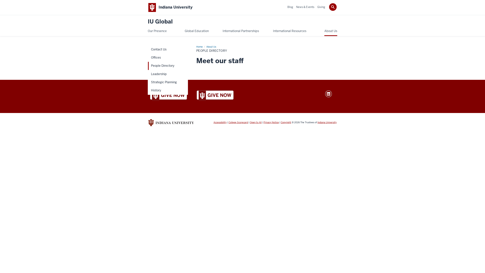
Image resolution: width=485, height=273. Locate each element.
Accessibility (220, 122)
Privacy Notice (271, 122)
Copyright (286, 122)
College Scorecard (238, 122)
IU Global (160, 22)
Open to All (256, 122)
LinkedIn (328, 93)
